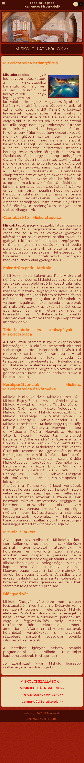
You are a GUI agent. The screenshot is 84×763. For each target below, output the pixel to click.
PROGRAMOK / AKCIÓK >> (42, 695)
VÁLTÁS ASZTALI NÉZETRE (42, 719)
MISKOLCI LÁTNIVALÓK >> (42, 688)
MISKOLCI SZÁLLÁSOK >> (42, 681)
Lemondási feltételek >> (42, 702)
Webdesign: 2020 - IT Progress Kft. (42, 713)
